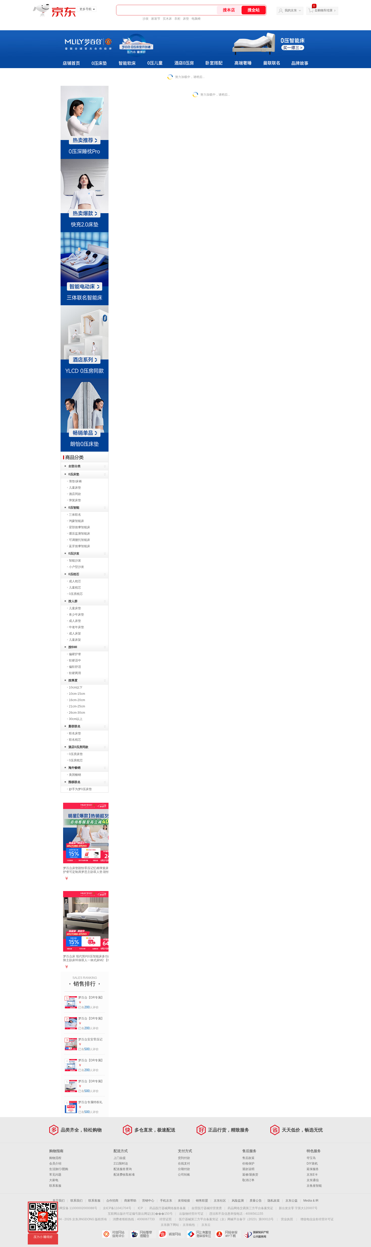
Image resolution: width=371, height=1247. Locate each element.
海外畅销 (74, 767)
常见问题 (55, 1174)
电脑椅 (196, 18)
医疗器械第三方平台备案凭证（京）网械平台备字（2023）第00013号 (226, 1219)
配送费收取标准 (124, 1174)
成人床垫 (75, 621)
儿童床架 (75, 640)
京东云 (205, 1225)
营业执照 (287, 1219)
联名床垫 (75, 733)
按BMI (72, 647)
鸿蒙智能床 (76, 521)
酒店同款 (75, 494)
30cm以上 (76, 719)
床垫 (186, 18)
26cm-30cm (77, 712)
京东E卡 (312, 1174)
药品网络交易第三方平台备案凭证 (250, 1208)
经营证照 (166, 1219)
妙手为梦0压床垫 (80, 789)
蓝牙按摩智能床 (79, 546)
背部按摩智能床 (79, 527)
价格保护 (248, 1163)
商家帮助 (130, 1200)
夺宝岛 (311, 1158)
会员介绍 (55, 1163)
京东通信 (313, 1180)
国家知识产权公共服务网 (256, 1234)
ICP (140, 1208)
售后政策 (248, 1158)
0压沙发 (73, 553)
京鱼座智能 (314, 1185)
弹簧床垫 (75, 500)
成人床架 (75, 633)
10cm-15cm (77, 694)
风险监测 (238, 1200)
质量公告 (256, 1200)
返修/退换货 (250, 1174)
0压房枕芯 (76, 594)
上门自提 (120, 1158)
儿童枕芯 (75, 587)
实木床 (167, 18)
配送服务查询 (123, 1169)
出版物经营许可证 (191, 1213)
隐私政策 (274, 1200)
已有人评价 (88, 1007)
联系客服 (55, 1185)
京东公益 (291, 1200)
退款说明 (248, 1169)
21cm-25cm (77, 706)
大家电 (53, 1180)
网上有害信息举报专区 (200, 1234)
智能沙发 (75, 560)
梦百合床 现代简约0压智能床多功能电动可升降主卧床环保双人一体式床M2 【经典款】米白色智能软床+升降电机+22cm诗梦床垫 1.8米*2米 (93, 962)
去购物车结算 (323, 10)
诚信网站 (171, 1234)
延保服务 (313, 1169)
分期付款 (184, 1169)
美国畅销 (75, 775)
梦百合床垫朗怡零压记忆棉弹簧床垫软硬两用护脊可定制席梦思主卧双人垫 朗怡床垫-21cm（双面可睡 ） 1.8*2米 (93, 871)
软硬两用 (75, 673)
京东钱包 (189, 1225)
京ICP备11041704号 (117, 1208)
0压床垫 (73, 474)
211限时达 (121, 1163)
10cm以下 (76, 687)
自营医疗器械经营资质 (207, 1208)
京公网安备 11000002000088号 (75, 1208)
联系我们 (76, 1200)
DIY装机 (312, 1163)
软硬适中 (75, 660)
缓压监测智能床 (79, 533)
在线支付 (184, 1163)
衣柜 (177, 18)
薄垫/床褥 (75, 481)
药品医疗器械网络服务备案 (167, 1208)
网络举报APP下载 (228, 1234)
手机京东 (166, 1200)
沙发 (146, 18)
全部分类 (74, 466)
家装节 (155, 18)
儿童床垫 (75, 487)
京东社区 (220, 1200)
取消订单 (248, 1180)
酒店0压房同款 (78, 747)
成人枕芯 (75, 581)
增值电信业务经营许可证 (317, 1219)
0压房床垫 (76, 754)
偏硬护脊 (75, 654)
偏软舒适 (75, 667)
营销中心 (148, 1200)
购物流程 (55, 1158)
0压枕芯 (73, 574)
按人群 (72, 601)
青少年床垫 (76, 614)
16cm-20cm (77, 700)
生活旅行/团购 (58, 1169)
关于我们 (58, 1200)
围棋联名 (74, 782)
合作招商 (112, 1200)
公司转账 (184, 1174)
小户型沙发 (76, 567)
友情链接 (184, 1200)
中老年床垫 (76, 627)
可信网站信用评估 (115, 1234)
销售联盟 (202, 1200)
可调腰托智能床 (79, 540)
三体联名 (75, 514)
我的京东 (291, 10)
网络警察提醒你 (143, 1234)
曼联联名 (74, 726)
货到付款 (184, 1158)
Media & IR (311, 1200)
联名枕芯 (75, 739)
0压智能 (73, 507)
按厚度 (72, 680)
